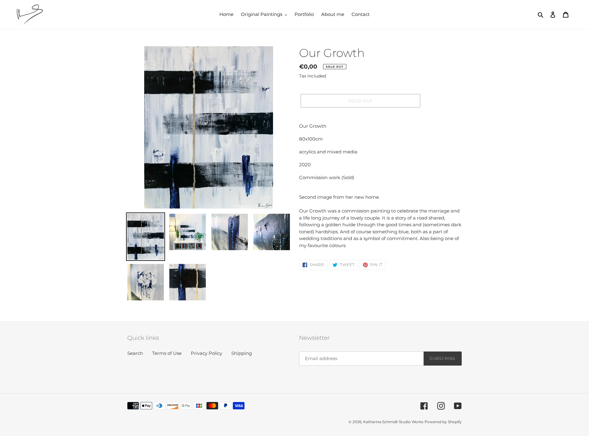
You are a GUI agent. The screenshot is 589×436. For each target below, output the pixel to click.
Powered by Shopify (443, 421)
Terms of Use (167, 353)
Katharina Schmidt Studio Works (393, 421)
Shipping (241, 353)
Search (135, 353)
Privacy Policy (206, 353)
